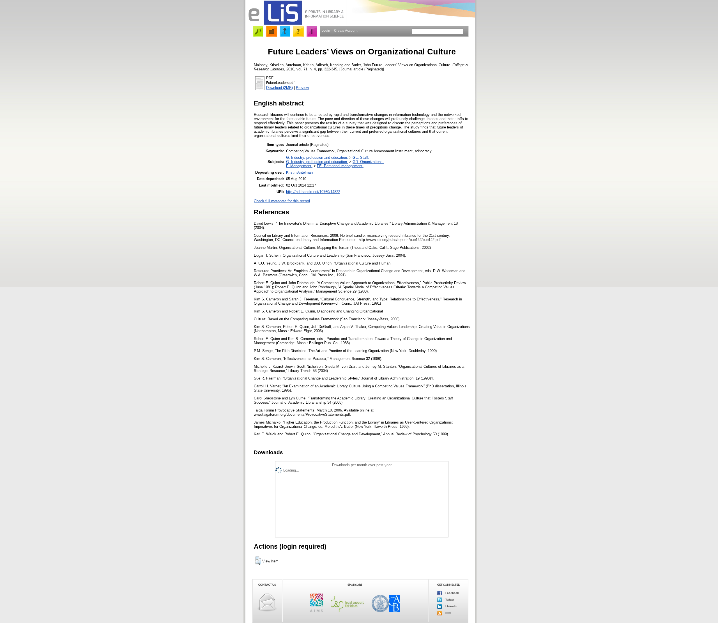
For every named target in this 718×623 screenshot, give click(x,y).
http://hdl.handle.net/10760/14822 (313, 192)
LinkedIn (451, 606)
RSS (448, 613)
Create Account (345, 31)
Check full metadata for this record (282, 201)
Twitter (449, 599)
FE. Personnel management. (340, 166)
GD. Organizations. (368, 162)
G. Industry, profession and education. (317, 157)
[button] (258, 561)
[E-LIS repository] (295, 24)
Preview (302, 88)
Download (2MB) (279, 88)
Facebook (452, 592)
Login (325, 31)
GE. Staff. (361, 157)
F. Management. (299, 166)
